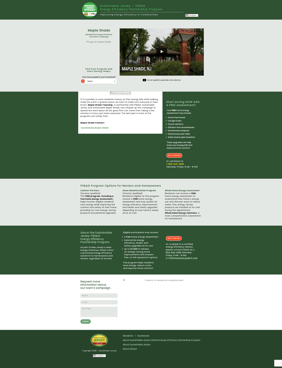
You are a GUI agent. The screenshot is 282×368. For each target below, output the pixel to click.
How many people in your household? (99, 77)
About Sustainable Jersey (136, 344)
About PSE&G (130, 348)
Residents (128, 335)
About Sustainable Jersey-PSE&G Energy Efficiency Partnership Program (161, 340)
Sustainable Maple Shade (95, 127)
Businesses (143, 335)
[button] (161, 52)
